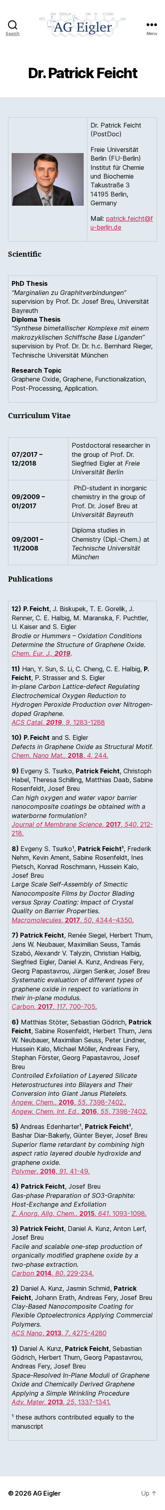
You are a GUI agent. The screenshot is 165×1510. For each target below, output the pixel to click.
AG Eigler (47, 1493)
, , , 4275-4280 (59, 1333)
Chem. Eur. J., (41, 653)
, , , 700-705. (54, 1007)
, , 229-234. (53, 1273)
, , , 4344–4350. (73, 920)
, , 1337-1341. (61, 1402)
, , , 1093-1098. (79, 1213)
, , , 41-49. (51, 1171)
